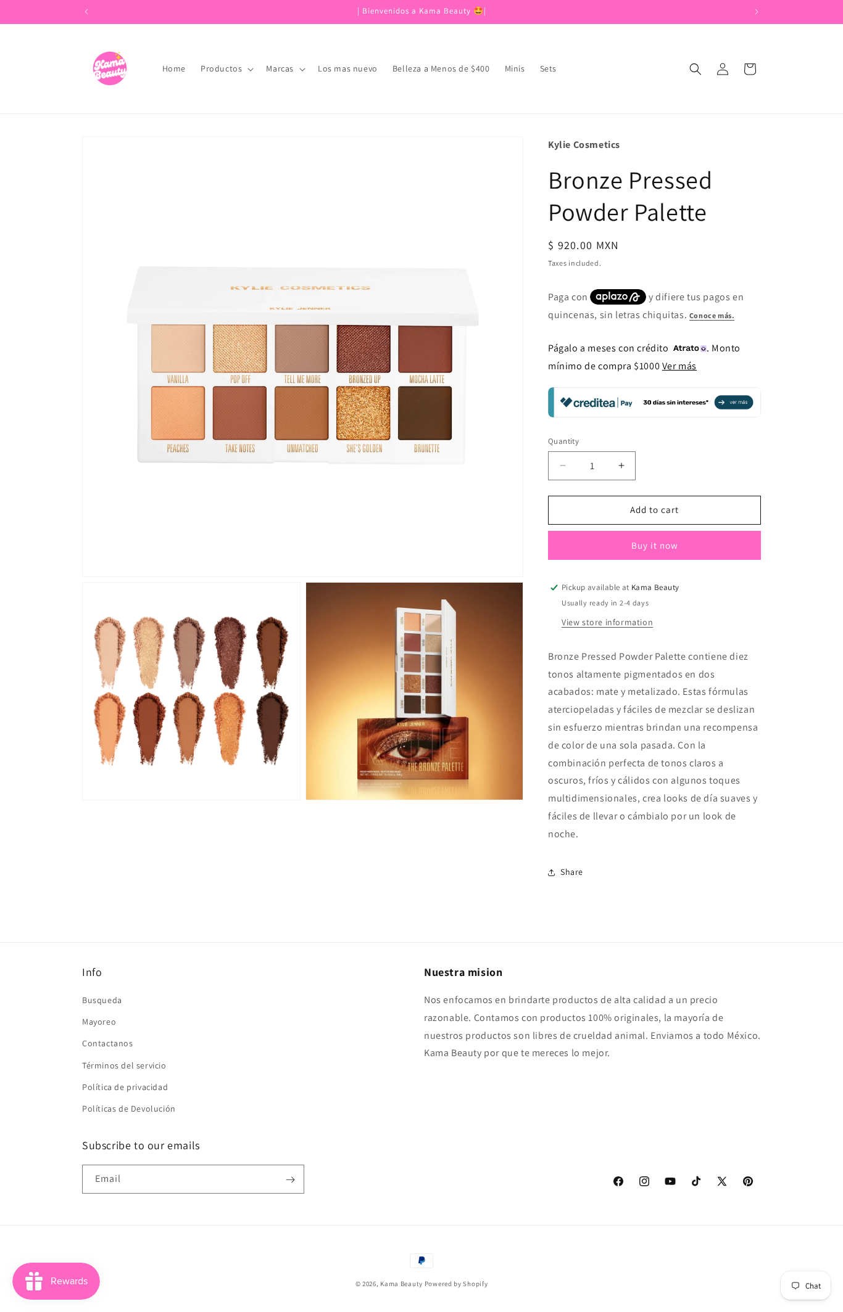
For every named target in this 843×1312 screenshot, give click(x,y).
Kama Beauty (401, 1283)
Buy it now (654, 545)
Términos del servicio (124, 1065)
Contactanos (107, 1043)
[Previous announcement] (86, 11)
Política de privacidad (125, 1087)
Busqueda (102, 1000)
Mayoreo (99, 1021)
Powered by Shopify (456, 1283)
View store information (607, 622)
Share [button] (571, 871)
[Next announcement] (756, 11)
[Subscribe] (290, 1179)
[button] (226, 68)
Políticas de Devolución (129, 1108)
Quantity (563, 441)
